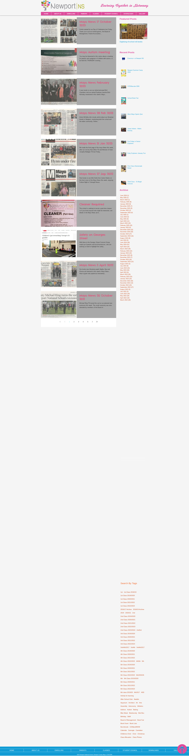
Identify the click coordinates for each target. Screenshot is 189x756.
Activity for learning (127, 696)
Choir (134, 734)
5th (143, 661)
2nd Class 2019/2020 (128, 616)
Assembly (124, 706)
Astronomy (132, 706)
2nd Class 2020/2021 (128, 620)
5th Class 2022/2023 (128, 675)
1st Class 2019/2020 (128, 595)
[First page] (60, 322)
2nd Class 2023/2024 (128, 630)
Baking (135, 709)
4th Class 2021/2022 (128, 658)
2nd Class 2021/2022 (128, 623)
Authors (123, 709)
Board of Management (128, 720)
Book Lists (133, 723)
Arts (140, 703)
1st (122, 592)
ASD (142, 692)
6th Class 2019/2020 (131, 678)
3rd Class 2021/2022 (128, 640)
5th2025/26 (140, 675)
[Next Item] (144, 31)
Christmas (141, 734)
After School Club (127, 699)
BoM (129, 716)
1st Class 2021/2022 (128, 602)
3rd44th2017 (125, 647)
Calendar (124, 730)
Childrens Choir (126, 734)
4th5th (138, 661)
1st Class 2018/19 (130, 592)
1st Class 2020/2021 (128, 599)
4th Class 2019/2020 (128, 651)
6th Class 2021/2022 (128, 685)
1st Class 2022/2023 (128, 606)
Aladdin (136, 699)
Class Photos (137, 737)
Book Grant (124, 723)
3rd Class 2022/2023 (128, 644)
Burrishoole (124, 727)
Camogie (131, 730)
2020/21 (128, 613)
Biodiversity (133, 713)
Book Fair (140, 720)
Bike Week (124, 713)
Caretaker (139, 730)
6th (122, 678)
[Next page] (92, 322)
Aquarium (124, 703)
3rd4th (133, 647)
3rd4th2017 (140, 647)
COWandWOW (135, 727)
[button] (128, 13)
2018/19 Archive (138, 609)
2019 (122, 613)
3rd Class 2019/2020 (128, 633)
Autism (129, 709)
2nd (133, 613)
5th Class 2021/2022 (128, 671)
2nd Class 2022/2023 (128, 626)
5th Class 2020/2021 (128, 668)
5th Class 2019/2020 (128, 665)
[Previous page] (65, 322)
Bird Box (141, 713)
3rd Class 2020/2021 (128, 637)
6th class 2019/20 (127, 692)
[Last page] (97, 322)
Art (137, 703)
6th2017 (137, 692)
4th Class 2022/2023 (128, 661)
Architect (132, 703)
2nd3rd (139, 630)
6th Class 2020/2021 (128, 682)
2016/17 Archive (126, 609)
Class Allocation (126, 737)
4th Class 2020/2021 (128, 654)
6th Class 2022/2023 (128, 689)
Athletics (140, 706)
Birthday (123, 716)
